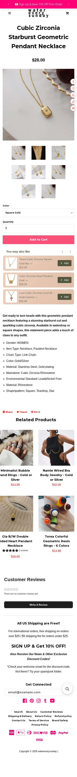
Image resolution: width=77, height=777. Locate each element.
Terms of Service (38, 720)
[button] (15, 550)
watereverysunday (47, 751)
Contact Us (18, 720)
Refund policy (63, 716)
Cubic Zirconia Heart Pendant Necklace (37, 276)
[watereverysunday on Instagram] (39, 701)
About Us (31, 712)
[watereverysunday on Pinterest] (32, 701)
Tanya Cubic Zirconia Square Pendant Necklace (37, 259)
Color (6, 205)
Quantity (8, 221)
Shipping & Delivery (20, 716)
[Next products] (70, 251)
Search (18, 712)
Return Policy (43, 716)
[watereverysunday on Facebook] (25, 701)
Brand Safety (60, 720)
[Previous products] (62, 251)
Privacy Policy (40, 724)
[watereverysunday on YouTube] (52, 701)
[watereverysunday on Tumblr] (45, 701)
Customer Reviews (51, 712)
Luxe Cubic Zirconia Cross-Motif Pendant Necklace (37, 292)
